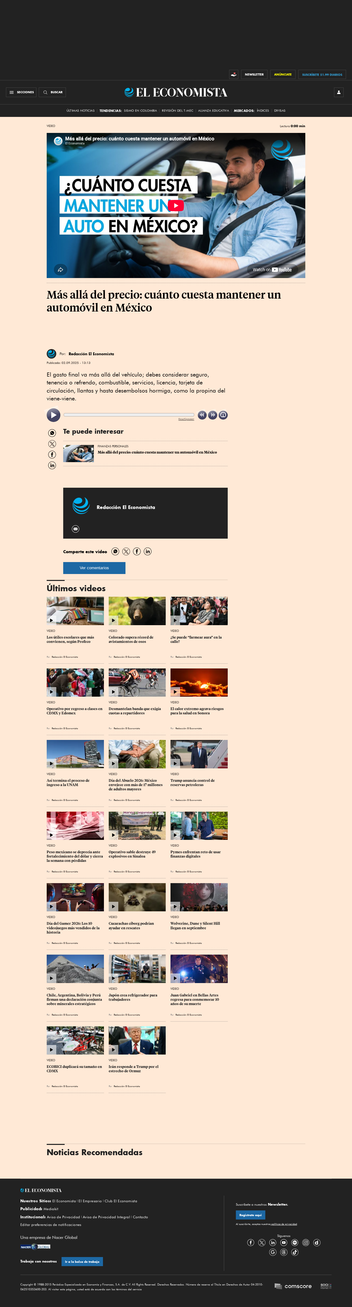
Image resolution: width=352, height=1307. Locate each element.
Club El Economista (121, 1201)
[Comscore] (293, 1287)
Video (51, 126)
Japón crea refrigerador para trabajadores (133, 997)
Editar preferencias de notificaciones (50, 1225)
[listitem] (53, 415)
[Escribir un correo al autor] (75, 529)
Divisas (280, 110)
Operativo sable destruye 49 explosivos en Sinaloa (132, 854)
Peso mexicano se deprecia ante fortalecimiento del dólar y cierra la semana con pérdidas (75, 856)
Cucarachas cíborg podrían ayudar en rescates (132, 925)
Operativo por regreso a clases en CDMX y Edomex (75, 711)
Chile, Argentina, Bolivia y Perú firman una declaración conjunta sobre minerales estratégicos (75, 999)
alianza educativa (213, 110)
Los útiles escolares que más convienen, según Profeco (71, 639)
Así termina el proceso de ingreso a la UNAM (68, 782)
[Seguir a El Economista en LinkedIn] (273, 1242)
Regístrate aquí (250, 1215)
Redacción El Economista (91, 354)
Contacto (140, 1217)
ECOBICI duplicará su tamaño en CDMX (75, 1069)
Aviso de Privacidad (63, 1217)
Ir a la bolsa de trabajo (82, 1261)
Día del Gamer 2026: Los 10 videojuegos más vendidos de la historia (73, 927)
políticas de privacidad (284, 1224)
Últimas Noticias (81, 110)
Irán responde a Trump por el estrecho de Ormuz (134, 1069)
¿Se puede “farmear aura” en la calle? (196, 639)
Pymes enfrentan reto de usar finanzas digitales (195, 854)
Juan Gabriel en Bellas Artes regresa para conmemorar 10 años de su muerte (195, 999)
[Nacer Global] (35, 1247)
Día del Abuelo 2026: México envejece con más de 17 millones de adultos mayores (136, 784)
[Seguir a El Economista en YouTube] (284, 1242)
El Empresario (90, 1201)
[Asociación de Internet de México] (326, 1287)
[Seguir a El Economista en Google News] (273, 1252)
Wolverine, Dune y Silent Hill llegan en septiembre (195, 925)
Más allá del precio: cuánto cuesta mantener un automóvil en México (157, 452)
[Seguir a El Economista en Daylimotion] (317, 1242)
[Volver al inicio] (116, 1190)
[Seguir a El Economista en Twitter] (262, 1242)
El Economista (64, 1201)
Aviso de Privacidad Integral (106, 1217)
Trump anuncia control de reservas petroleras (193, 782)
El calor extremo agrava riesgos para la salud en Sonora (197, 711)
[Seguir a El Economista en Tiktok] (295, 1252)
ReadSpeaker (186, 419)
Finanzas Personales (113, 446)
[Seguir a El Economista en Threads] (284, 1252)
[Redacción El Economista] (51, 354)
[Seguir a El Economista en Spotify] (295, 1242)
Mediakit (51, 1209)
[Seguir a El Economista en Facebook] (250, 1242)
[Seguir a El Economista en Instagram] (306, 1242)
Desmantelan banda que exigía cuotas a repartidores (135, 711)
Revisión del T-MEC (177, 110)
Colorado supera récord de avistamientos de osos (131, 639)
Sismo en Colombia (140, 110)
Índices (263, 110)
